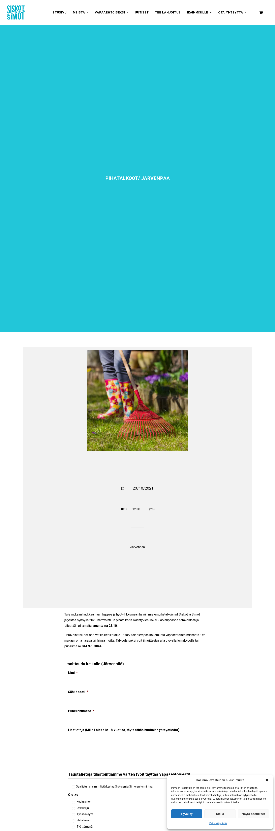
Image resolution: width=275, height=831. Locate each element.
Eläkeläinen (84, 820)
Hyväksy (186, 814)
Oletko (73, 795)
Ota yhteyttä (230, 12)
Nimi (73, 673)
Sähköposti (78, 692)
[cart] (261, 12)
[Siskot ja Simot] (16, 12)
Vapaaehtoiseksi (110, 12)
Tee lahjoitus (168, 12)
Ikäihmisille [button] (197, 12)
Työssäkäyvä (85, 814)
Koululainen (84, 801)
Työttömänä (85, 826)
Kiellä (220, 814)
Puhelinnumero (81, 711)
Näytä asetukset (253, 814)
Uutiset (142, 12)
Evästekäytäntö (218, 823)
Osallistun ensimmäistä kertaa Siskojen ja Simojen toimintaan (115, 786)
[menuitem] (59, 12)
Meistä (79, 12)
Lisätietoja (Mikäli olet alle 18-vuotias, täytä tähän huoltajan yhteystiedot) (123, 730)
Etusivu (59, 12)
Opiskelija (83, 807)
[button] (267, 780)
